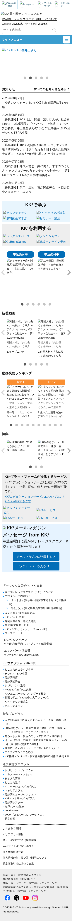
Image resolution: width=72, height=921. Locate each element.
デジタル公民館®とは (17, 596)
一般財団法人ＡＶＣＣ (29, 874)
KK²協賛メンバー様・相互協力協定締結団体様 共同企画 (37, 756)
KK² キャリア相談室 (16, 701)
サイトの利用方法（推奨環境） (21, 840)
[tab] (25, 78)
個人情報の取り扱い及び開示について (25, 857)
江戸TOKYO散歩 (14, 806)
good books (11, 810)
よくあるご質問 (12, 828)
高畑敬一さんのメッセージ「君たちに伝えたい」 (33, 748)
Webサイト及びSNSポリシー (20, 845)
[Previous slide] (3, 272)
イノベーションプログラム (20, 786)
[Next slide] (69, 272)
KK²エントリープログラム (20, 798)
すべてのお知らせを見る (50, 89)
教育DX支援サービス (17, 625)
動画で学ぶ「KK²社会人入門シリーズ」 (27, 697)
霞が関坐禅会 (12, 681)
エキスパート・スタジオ (19, 774)
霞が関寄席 (11, 677)
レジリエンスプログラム (19, 770)
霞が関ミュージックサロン (20, 794)
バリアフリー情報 (13, 834)
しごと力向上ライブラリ (19, 669)
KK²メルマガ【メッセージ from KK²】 (27, 629)
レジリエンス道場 (15, 685)
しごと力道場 (12, 782)
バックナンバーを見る (31, 566)
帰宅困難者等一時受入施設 (20, 621)
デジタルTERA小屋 (16, 673)
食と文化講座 (12, 778)
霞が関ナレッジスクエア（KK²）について (29, 19)
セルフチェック (14, 705)
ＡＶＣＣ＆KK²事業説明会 (20, 613)
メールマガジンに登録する (34, 556)
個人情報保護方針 (13, 851)
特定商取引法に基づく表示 (18, 863)
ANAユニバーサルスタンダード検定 (25, 693)
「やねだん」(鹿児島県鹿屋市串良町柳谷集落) (35, 608)
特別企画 (10, 818)
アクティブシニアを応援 (19, 752)
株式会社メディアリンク (43, 883)
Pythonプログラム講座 (18, 689)
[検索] (54, 30)
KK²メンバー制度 (15, 617)
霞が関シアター (14, 802)
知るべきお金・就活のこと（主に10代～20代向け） (35, 736)
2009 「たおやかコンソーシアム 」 (25, 814)
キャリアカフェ (14, 790)
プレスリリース (14, 633)
